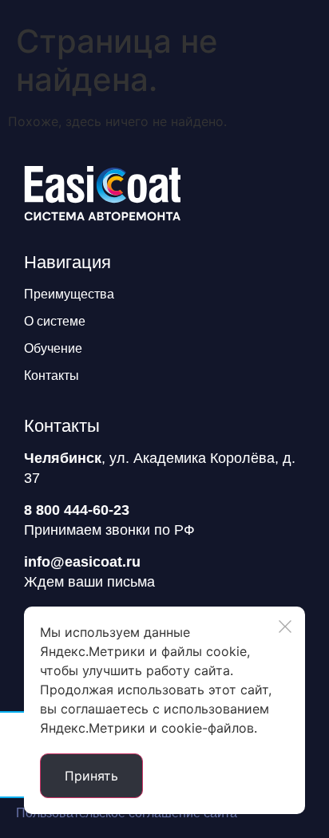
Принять (91, 776)
